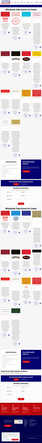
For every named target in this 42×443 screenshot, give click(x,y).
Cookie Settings (7, 439)
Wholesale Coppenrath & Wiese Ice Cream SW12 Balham (26, 93)
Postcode (23, 195)
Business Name (9, 195)
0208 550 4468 (28, 168)
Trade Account (25, 424)
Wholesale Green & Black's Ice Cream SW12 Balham (37, 214)
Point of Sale (25, 420)
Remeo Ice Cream (16, 91)
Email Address (9, 199)
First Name (9, 192)
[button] (5, 32)
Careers (25, 425)
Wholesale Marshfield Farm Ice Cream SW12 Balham (36, 93)
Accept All (15, 439)
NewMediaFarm (32, 438)
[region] (11, 436)
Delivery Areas (25, 422)
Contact (25, 426)
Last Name (23, 192)
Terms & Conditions (26, 421)
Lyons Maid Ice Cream (5, 91)
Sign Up (21, 203)
